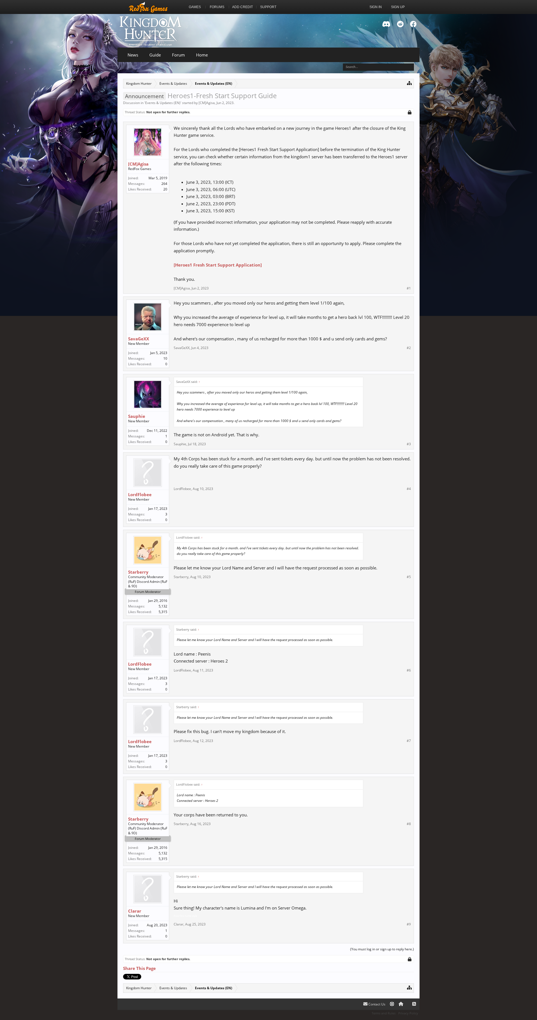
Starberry (138, 572)
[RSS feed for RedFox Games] (414, 1004)
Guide (155, 55)
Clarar (134, 911)
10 (165, 358)
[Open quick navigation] (409, 83)
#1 (409, 288)
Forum (178, 55)
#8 (409, 824)
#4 (409, 489)
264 (164, 183)
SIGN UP (398, 7)
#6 (409, 670)
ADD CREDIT (242, 7)
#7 (409, 741)
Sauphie (136, 416)
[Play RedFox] (148, 7)
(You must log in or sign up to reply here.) (382, 949)
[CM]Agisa (207, 102)
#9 (409, 924)
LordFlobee (140, 494)
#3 (409, 444)
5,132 (163, 606)
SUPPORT (268, 7)
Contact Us (376, 1004)
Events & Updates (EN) (162, 102)
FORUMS (217, 7)
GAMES (195, 7)
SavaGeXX (138, 338)
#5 (409, 577)
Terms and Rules (383, 1013)
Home (202, 55)
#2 (409, 348)
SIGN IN (375, 7)
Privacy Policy (408, 1013)
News (133, 55)
